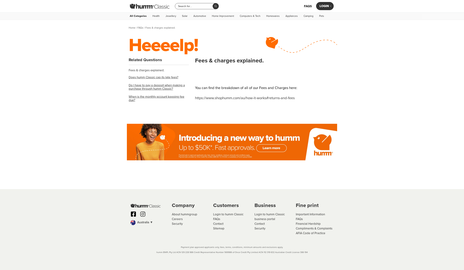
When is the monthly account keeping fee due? (156, 98)
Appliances (291, 16)
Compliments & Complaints (314, 228)
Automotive (199, 16)
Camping (308, 16)
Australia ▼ (144, 222)
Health (156, 16)
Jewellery (170, 16)
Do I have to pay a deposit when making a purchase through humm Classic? (157, 87)
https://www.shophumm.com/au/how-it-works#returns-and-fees (245, 98)
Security (177, 224)
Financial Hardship (308, 224)
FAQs (308, 6)
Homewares (273, 16)
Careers (177, 219)
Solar (185, 16)
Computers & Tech (250, 16)
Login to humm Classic (228, 214)
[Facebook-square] (133, 214)
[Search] (216, 6)
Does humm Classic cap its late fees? (153, 77)
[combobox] (195, 6)
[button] (149, 222)
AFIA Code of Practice (310, 233)
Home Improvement (223, 16)
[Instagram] (143, 214)
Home (132, 28)
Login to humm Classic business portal (269, 216)
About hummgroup (184, 214)
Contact (218, 224)
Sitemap (218, 228)
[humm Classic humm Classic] (149, 6)
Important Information (310, 214)
